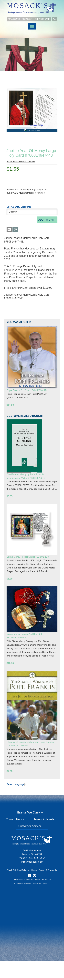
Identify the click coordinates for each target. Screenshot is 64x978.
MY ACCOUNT (14, 19)
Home (34, 870)
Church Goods (15, 819)
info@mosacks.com (32, 861)
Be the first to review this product (21, 162)
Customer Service (30, 826)
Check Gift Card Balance (18, 870)
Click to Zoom (34, 130)
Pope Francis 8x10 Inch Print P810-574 (27, 390)
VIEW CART (27, 19)
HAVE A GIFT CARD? (42, 19)
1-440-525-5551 (35, 858)
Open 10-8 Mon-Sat (48, 870)
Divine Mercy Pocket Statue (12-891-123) (28, 556)
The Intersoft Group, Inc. (41, 883)
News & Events (44, 819)
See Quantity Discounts (19, 206)
